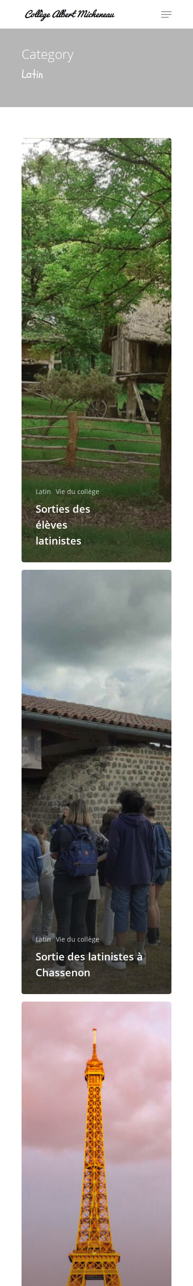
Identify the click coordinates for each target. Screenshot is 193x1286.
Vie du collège (77, 491)
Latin (43, 491)
